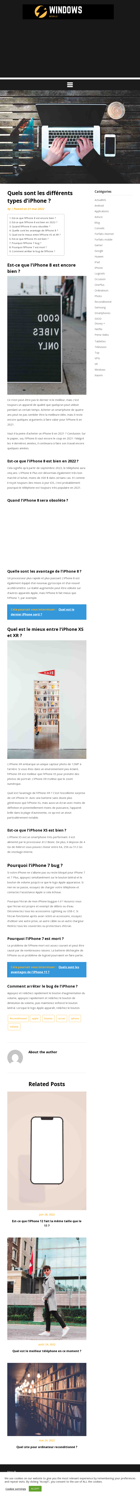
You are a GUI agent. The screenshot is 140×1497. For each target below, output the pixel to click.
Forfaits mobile (103, 239)
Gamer (99, 245)
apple (35, 1018)
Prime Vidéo (102, 334)
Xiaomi (99, 375)
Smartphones (102, 313)
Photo (98, 296)
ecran (61, 1018)
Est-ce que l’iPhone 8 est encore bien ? (34, 218)
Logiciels (100, 273)
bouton (48, 1018)
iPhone (99, 268)
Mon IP (11, 1471)
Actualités (100, 200)
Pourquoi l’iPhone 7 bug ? (26, 243)
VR (96, 364)
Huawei (99, 256)
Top (97, 352)
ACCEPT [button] (35, 1488)
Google (99, 251)
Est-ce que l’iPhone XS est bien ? (30, 238)
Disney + (100, 323)
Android (99, 205)
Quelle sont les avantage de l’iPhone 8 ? (35, 230)
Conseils (99, 228)
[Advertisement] (70, 52)
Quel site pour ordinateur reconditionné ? (46, 1447)
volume (14, 1026)
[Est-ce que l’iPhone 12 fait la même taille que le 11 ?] (46, 1149)
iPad (97, 262)
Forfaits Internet (104, 234)
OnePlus (99, 284)
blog (97, 222)
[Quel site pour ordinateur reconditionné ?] (46, 1398)
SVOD (98, 318)
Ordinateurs (101, 290)
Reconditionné (18, 1018)
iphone (75, 1018)
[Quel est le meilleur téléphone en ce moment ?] (46, 1287)
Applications (102, 211)
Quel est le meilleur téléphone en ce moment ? (46, 1351)
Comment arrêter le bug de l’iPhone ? (33, 251)
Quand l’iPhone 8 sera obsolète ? (31, 226)
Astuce (99, 217)
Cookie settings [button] (15, 1488)
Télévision (100, 347)
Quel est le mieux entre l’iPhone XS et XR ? (36, 234)
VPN (97, 358)
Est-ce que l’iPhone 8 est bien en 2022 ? (34, 222)
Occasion (100, 279)
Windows (100, 369)
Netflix (98, 329)
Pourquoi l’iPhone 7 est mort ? (29, 247)
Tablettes (100, 341)
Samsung (100, 307)
